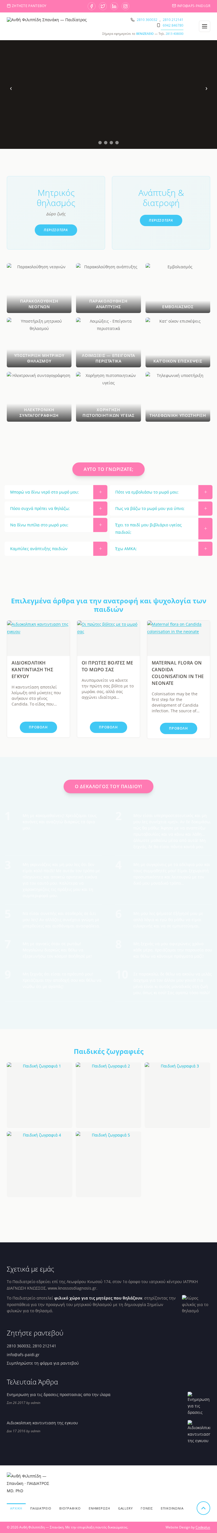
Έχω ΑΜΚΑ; (126, 548)
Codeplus (203, 1527)
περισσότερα (56, 230)
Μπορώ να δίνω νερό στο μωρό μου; (44, 492)
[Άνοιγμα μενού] (204, 26)
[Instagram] (125, 6)
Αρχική (16, 1508)
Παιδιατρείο (40, 1508)
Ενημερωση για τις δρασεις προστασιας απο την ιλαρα (58, 1394)
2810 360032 (147, 19)
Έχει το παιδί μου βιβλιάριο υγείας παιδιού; (148, 528)
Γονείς (147, 1508)
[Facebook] (92, 6)
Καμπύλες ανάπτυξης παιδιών (39, 548)
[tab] (100, 142)
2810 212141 (173, 19)
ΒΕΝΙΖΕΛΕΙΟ (145, 33)
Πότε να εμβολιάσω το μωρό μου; (147, 492)
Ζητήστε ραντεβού (29, 6)
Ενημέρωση (99, 1508)
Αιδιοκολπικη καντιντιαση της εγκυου (32, 669)
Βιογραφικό (70, 1508)
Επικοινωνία (172, 1508)
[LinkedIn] (114, 6)
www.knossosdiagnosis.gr (72, 1288)
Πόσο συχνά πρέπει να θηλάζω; (40, 508)
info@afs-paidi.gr (193, 6)
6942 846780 (173, 25)
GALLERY (125, 1508)
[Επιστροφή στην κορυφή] (203, 1508)
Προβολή (38, 727)
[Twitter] (103, 6)
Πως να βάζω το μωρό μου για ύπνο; (150, 508)
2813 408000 (174, 33)
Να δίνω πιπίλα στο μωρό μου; (39, 525)
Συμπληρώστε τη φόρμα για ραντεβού (43, 1363)
